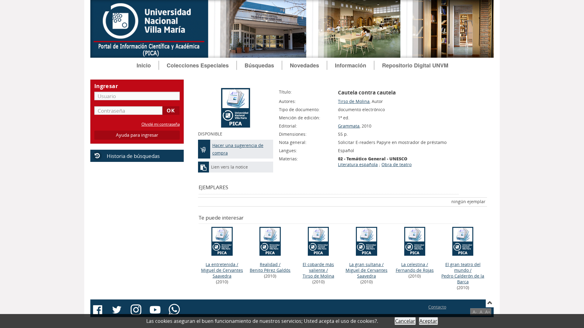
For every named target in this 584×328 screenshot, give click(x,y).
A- (475, 312)
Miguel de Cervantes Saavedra (222, 273)
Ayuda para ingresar (137, 135)
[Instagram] (136, 309)
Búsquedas (259, 65)
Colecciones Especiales (198, 65)
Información (350, 65)
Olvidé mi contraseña (160, 124)
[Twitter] (116, 309)
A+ (487, 312)
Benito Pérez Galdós (270, 270)
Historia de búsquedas (133, 155)
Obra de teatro (396, 164)
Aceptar (428, 321)
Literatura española (358, 164)
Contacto (437, 307)
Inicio (144, 65)
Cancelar (405, 321)
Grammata (349, 126)
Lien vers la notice (229, 167)
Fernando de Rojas (415, 270)
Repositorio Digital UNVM (415, 65)
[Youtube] (155, 309)
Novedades (304, 65)
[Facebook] (97, 309)
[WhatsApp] (174, 309)
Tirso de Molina (354, 101)
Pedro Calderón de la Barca (462, 279)
